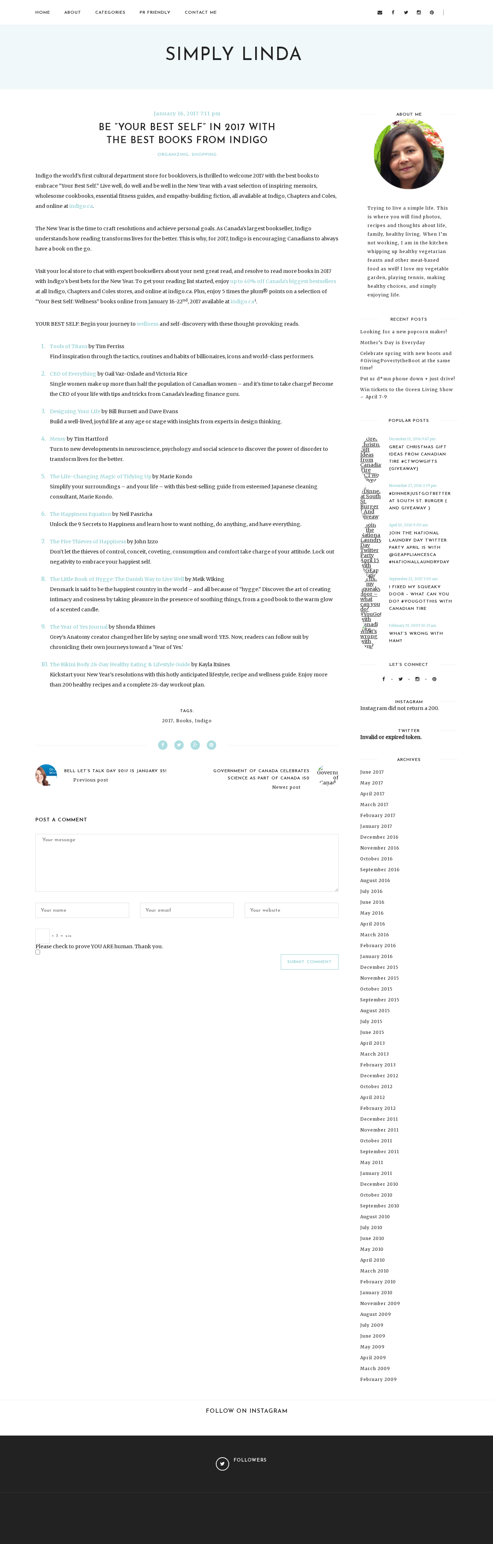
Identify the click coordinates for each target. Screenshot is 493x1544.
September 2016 (380, 869)
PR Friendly (155, 12)
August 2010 (375, 1216)
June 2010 (372, 1238)
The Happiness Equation (80, 514)
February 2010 (378, 1281)
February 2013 (378, 1065)
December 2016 (379, 837)
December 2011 (379, 1119)
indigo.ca (81, 206)
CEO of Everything (73, 374)
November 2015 (379, 978)
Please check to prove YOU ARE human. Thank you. (99, 946)
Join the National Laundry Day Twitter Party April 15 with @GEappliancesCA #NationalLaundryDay (419, 547)
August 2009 (375, 1314)
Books (184, 721)
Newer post (286, 787)
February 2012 (378, 1108)
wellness (147, 324)
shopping (204, 155)
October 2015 (376, 989)
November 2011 (379, 1130)
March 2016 (374, 934)
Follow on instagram (247, 1411)
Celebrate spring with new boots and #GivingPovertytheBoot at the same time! (406, 361)
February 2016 (378, 945)
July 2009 (372, 1325)
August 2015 (375, 1010)
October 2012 (376, 1086)
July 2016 (371, 891)
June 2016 (372, 902)
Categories (110, 12)
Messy (58, 439)
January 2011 (376, 1173)
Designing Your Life (75, 411)
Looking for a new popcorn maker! (403, 331)
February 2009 (378, 1379)
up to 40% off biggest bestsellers (283, 281)
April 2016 (372, 924)
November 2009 (380, 1303)
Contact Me (201, 12)
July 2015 (371, 1021)
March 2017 (374, 804)
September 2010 (380, 1206)
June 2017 (372, 772)
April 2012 (372, 1097)
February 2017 (378, 815)
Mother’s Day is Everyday (392, 342)
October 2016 (376, 858)
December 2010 (379, 1184)
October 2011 (376, 1140)
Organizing (173, 155)
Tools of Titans (68, 346)
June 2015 (372, 1032)
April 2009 (373, 1357)
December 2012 (379, 1075)
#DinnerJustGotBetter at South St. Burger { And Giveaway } (420, 501)
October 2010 (376, 1195)
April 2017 (372, 793)
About (72, 12)
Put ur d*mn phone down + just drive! (407, 378)
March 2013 (374, 1054)
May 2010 (372, 1249)
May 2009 (372, 1347)
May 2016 (372, 913)
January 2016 (376, 956)
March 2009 (375, 1368)
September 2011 (379, 1151)
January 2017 (376, 826)
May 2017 (371, 783)
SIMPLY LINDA (233, 56)
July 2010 (371, 1227)
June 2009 (372, 1336)
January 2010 (376, 1292)
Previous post (90, 780)
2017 (167, 721)
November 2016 (380, 848)
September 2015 (380, 999)
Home (42, 12)
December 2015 (379, 967)
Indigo (203, 721)
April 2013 (372, 1043)
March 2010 (374, 1271)
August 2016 (375, 880)
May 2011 (371, 1162)
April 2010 (372, 1260)
